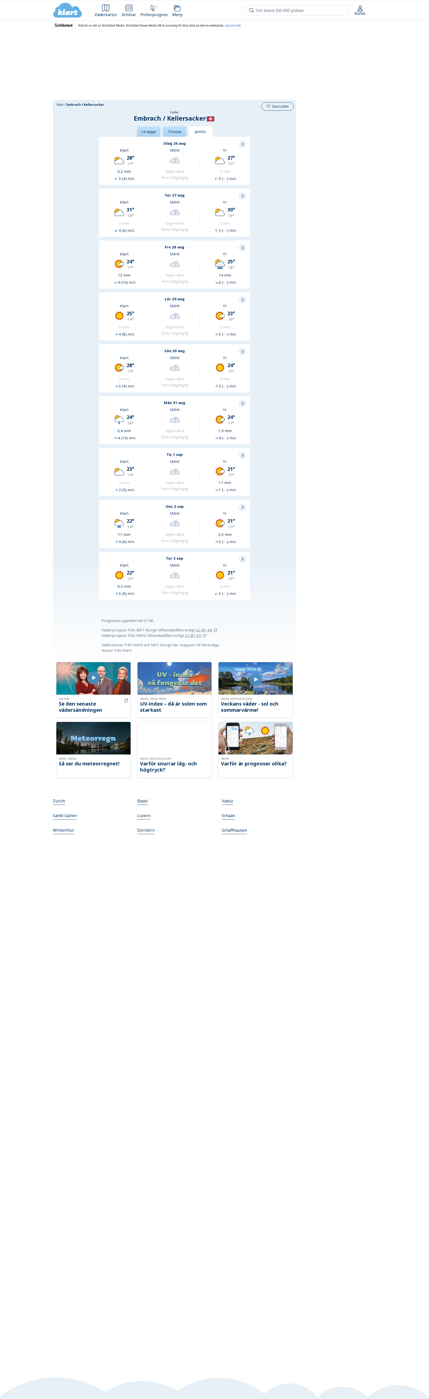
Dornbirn (146, 830)
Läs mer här (233, 25)
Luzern (143, 815)
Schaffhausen (234, 830)
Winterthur (63, 830)
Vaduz (227, 801)
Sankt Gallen (65, 815)
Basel (142, 801)
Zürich (59, 801)
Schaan (228, 815)
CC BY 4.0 (204, 629)
